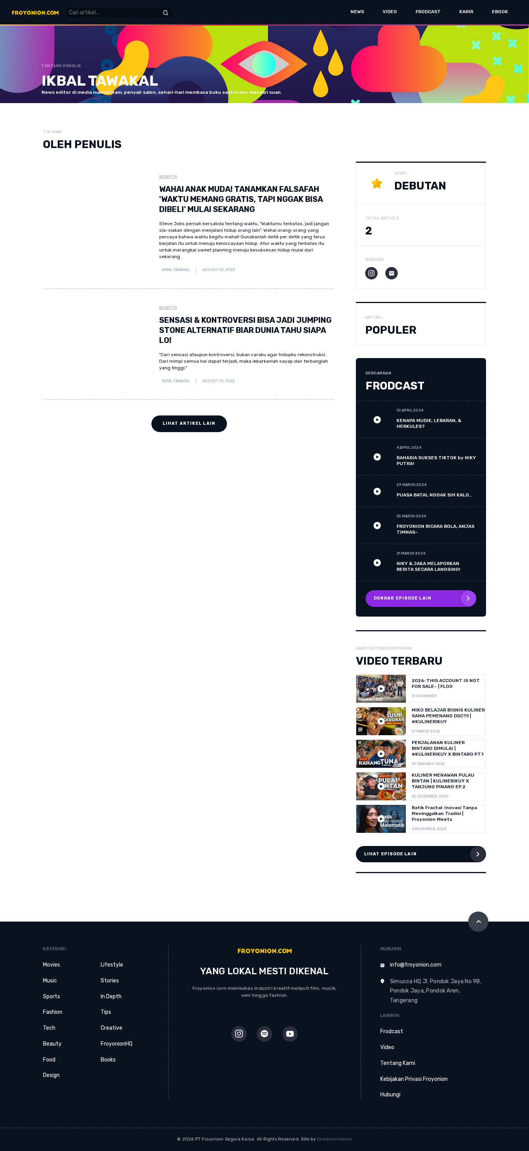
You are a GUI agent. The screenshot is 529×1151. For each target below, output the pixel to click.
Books (108, 1059)
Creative (111, 1028)
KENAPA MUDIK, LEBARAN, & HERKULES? (429, 423)
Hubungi (390, 1094)
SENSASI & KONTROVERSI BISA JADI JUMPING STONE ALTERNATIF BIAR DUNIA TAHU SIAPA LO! (245, 330)
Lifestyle (112, 964)
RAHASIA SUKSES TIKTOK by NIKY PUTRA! (436, 460)
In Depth (168, 177)
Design (51, 1075)
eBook (500, 11)
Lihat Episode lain (390, 853)
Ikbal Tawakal (175, 270)
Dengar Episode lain (402, 598)
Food (49, 1059)
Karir (466, 11)
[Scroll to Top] (478, 921)
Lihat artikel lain (189, 423)
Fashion (52, 1012)
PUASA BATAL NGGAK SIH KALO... (434, 495)
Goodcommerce (334, 1139)
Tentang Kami (397, 1063)
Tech (49, 1028)
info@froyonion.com (415, 964)
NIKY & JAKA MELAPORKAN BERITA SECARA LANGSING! (428, 566)
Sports (51, 996)
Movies (51, 964)
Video (390, 11)
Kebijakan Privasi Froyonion (414, 1079)
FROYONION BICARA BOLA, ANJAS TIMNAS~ (435, 529)
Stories (110, 980)
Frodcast (428, 11)
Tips (106, 1012)
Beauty (52, 1044)
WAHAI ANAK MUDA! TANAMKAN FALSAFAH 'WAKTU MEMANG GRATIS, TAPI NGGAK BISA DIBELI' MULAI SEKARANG (241, 199)
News (357, 11)
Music (50, 980)
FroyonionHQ (116, 1044)
